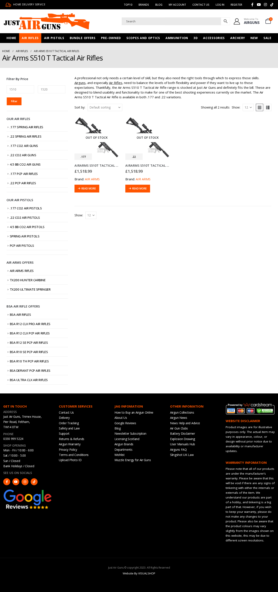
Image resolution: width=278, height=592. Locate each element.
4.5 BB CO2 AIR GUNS (25, 164)
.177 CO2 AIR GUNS (24, 145)
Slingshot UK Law (182, 455)
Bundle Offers (83, 38)
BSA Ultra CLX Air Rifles (29, 380)
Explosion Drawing (182, 439)
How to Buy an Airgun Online (133, 412)
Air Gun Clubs (179, 428)
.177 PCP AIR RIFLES (24, 173)
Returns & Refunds (71, 439)
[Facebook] (252, 4)
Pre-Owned (111, 38)
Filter (14, 101)
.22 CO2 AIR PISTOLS (25, 217)
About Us (120, 418)
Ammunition (176, 38)
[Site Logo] (46, 21)
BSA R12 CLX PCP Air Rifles (30, 333)
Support (64, 433)
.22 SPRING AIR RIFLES (25, 136)
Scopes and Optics (143, 38)
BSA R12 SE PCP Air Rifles (29, 342)
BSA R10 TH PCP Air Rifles (29, 361)
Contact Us (200, 5)
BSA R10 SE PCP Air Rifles (29, 352)
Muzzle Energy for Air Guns (132, 460)
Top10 (128, 5)
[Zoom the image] (27, 491)
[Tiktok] (272, 4)
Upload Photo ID (70, 460)
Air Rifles (30, 38)
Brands (144, 5)
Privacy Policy (68, 449)
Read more (88, 188)
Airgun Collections (182, 412)
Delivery (64, 418)
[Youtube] (258, 4)
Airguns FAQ (178, 449)
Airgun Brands (123, 444)
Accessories (214, 38)
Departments (123, 449)
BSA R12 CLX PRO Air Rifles (30, 324)
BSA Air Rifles (20, 314)
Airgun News (178, 418)
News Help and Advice (185, 423)
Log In (220, 5)
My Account (177, 5)
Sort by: (79, 107)
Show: (236, 107)
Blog (158, 5)
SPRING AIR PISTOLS (25, 236)
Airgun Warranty (70, 444)
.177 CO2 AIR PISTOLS (26, 208)
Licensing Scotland (126, 439)
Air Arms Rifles (22, 270)
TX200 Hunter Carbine (28, 280)
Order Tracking (69, 423)
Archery (237, 38)
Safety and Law (69, 428)
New (254, 38)
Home (11, 38)
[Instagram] (265, 4)
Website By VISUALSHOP (139, 573)
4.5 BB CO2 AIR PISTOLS (27, 227)
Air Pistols (54, 38)
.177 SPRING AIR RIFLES (26, 127)
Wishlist (119, 455)
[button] (259, 107)
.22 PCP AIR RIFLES (23, 183)
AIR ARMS (92, 179)
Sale (267, 38)
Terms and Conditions (74, 455)
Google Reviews (125, 423)
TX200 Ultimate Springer (30, 289)
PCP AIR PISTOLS (22, 245)
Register (236, 5)
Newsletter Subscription (130, 433)
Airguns (80, 83)
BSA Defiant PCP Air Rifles (30, 370)
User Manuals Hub (182, 444)
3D (196, 38)
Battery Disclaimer (182, 433)
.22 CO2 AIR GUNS (23, 155)
